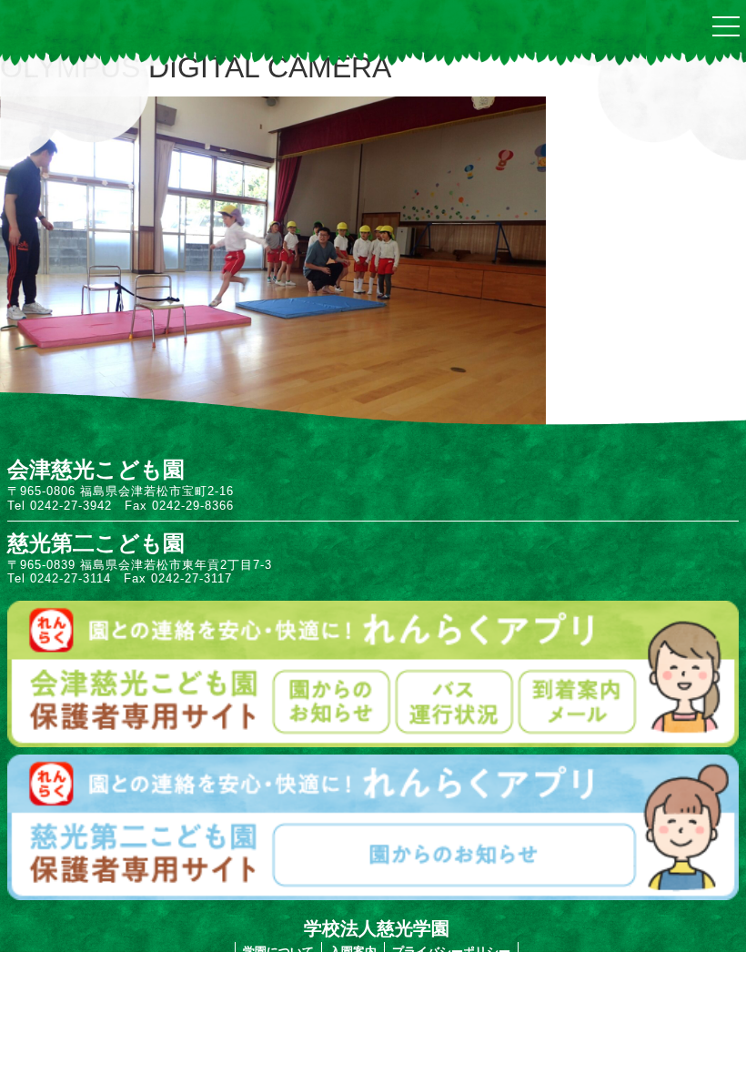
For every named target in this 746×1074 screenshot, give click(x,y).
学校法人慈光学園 (376, 928)
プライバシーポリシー (451, 951)
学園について (278, 951)
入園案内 (353, 951)
